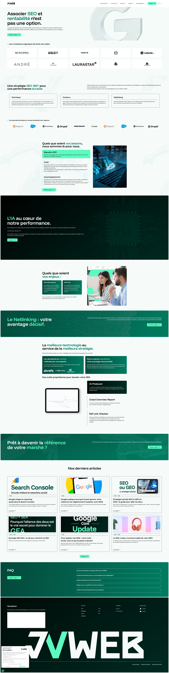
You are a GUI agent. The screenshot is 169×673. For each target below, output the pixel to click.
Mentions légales (135, 664)
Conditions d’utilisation (145, 664)
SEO (99, 611)
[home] (11, 4)
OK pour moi (22, 666)
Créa (99, 608)
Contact (117, 608)
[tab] (66, 154)
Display (82, 613)
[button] (2, 670)
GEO (82, 608)
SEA (99, 613)
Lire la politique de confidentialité (9, 662)
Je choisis (8, 666)
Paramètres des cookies (157, 664)
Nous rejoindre (119, 611)
